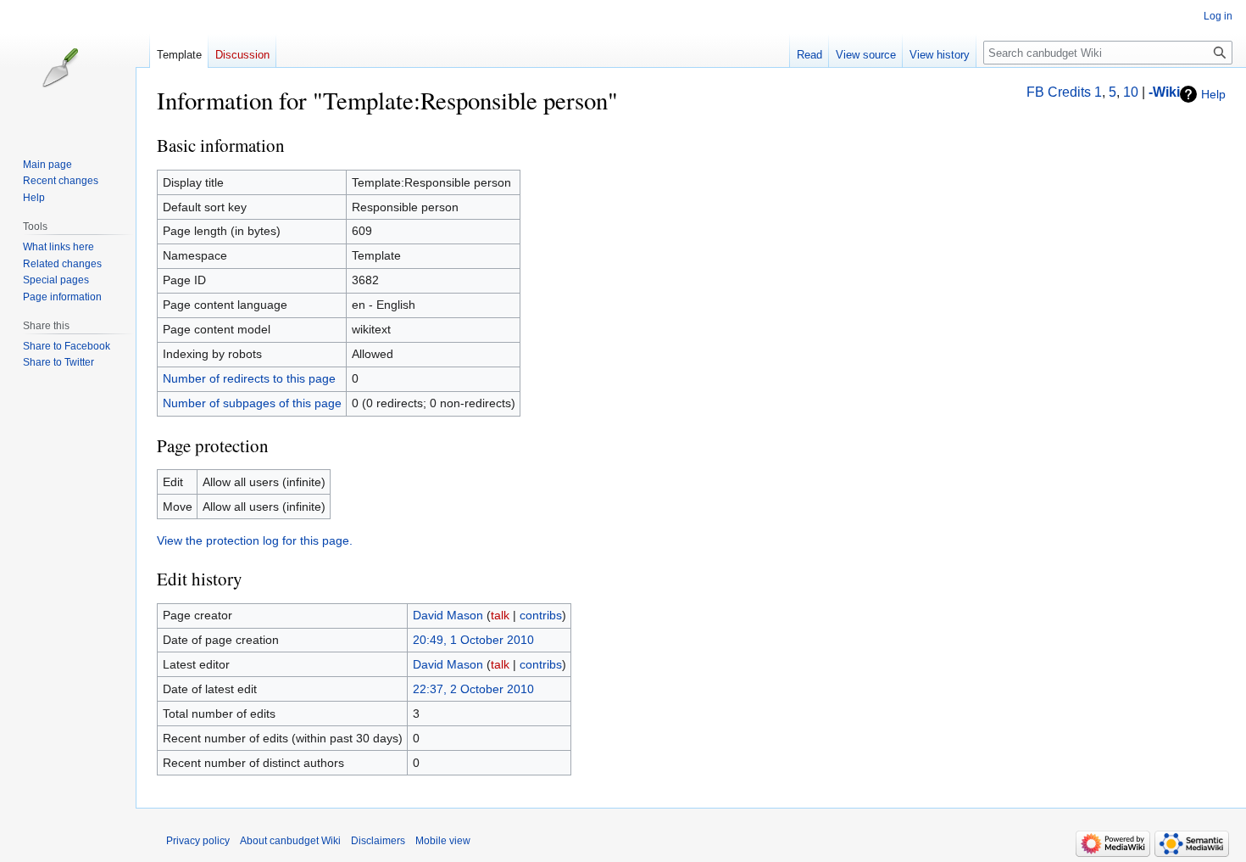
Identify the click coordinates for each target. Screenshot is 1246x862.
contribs (541, 615)
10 (1130, 92)
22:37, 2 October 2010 (473, 689)
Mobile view (442, 841)
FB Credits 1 (1064, 92)
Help (1213, 94)
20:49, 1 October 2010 (473, 639)
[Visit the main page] (74, 68)
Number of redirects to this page (249, 378)
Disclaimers (378, 841)
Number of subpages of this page (252, 403)
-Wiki (1164, 92)
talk (500, 615)
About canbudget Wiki (290, 841)
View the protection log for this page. (255, 540)
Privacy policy (198, 841)
